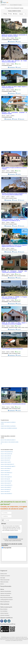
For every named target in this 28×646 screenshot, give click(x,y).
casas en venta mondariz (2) (6, 481)
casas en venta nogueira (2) (6, 476)
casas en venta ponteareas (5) (7, 451)
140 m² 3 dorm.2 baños (11, 38)
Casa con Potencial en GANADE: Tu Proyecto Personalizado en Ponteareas (14, 297)
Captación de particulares (5, 591)
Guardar (19, 41)
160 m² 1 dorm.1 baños (11, 300)
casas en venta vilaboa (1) (6, 468)
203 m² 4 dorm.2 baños (9, 197)
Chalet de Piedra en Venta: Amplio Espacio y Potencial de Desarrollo (14, 87)
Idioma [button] (1, 583)
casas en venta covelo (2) (6, 457)
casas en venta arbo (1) (5, 491)
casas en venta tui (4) (5, 474)
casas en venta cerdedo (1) (6, 487)
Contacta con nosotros (5, 575)
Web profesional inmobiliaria (6, 597)
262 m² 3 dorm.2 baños (8, 116)
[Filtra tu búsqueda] (10, 14)
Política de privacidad (4, 579)
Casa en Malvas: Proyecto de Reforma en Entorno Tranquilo (14, 168)
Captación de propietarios (5, 593)
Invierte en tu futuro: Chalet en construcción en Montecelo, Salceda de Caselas (14, 35)
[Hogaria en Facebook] (2, 621)
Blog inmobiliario (3, 609)
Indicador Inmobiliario (4, 615)
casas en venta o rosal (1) (6, 462)
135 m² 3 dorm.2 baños (11, 352)
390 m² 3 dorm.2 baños (15, 326)
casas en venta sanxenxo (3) (6, 453)
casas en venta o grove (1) (6, 483)
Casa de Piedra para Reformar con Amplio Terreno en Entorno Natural (14, 61)
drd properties (7, 547)
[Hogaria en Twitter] (6, 621)
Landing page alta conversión (6, 599)
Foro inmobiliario (3, 611)
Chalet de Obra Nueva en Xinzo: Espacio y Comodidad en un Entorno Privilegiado (14, 323)
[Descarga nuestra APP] (7, 629)
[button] (16, 5)
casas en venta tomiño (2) (6, 455)
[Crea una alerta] (15, 14)
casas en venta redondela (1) (6, 493)
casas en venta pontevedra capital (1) (8, 466)
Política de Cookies (4, 581)
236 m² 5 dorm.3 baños (11, 90)
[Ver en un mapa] (5, 14)
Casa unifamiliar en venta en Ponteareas (12, 348)
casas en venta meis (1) (5, 460)
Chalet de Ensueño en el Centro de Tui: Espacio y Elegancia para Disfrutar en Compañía (14, 246)
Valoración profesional (5, 595)
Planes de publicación (4, 601)
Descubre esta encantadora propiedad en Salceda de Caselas (14, 113)
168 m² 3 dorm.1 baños (11, 407)
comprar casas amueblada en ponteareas (9, 428)
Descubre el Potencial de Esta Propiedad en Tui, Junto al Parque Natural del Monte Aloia (14, 194)
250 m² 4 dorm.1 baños (9, 223)
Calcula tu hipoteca (4, 613)
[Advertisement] (14, 136)
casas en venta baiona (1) (6, 489)
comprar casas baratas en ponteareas (8, 426)
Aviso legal (2, 577)
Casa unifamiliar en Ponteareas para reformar (14, 404)
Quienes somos (3, 573)
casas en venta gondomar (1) (6, 485)
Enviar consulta (13, 537)
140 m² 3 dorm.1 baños (11, 171)
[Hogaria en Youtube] (9, 621)
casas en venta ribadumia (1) (6, 472)
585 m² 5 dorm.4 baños (9, 249)
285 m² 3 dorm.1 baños (13, 275)
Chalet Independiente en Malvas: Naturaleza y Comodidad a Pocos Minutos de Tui (14, 220)
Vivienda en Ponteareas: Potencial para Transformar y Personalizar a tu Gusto (14, 271)
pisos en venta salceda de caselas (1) (8, 439)
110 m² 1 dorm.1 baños (11, 64)
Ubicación (22, 119)
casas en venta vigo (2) (5, 478)
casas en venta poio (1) (5, 470)
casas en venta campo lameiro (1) (7, 464)
